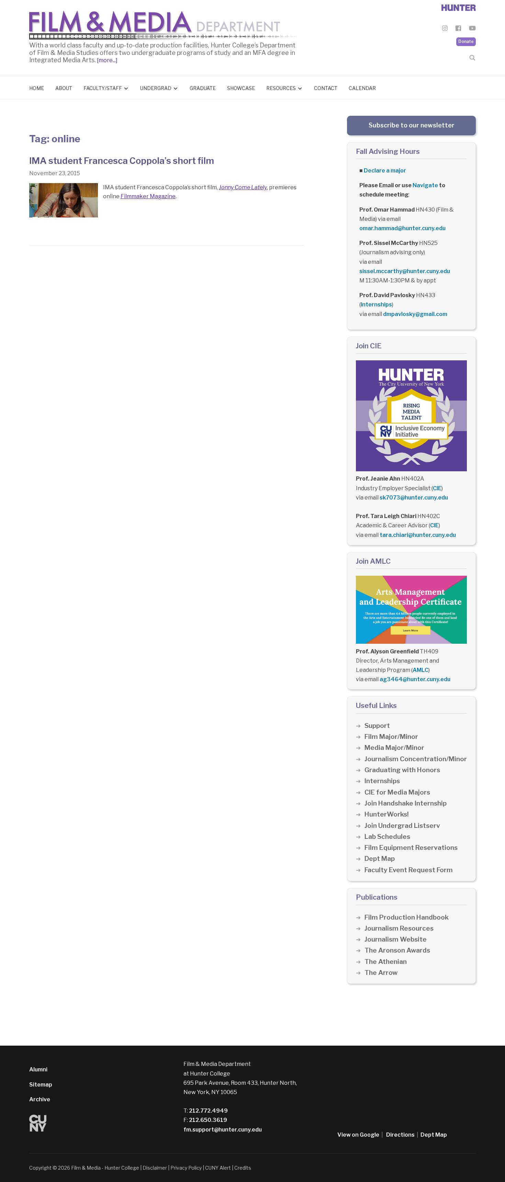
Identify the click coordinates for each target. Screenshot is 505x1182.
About (63, 88)
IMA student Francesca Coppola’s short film (121, 160)
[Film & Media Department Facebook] (458, 29)
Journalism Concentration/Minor (415, 759)
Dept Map (379, 859)
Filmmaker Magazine (148, 196)
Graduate (203, 88)
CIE (437, 488)
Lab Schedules (387, 837)
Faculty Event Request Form (408, 870)
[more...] (106, 60)
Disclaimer (155, 1168)
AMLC (420, 670)
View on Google (358, 1135)
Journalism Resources (399, 928)
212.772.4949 (208, 1110)
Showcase (241, 88)
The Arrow (380, 973)
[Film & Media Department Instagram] (445, 29)
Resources (281, 88)
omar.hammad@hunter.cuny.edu (402, 228)
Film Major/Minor (391, 737)
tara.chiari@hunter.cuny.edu (418, 535)
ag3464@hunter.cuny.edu (415, 679)
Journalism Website (395, 939)
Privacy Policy (186, 1168)
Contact (325, 88)
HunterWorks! (386, 814)
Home (36, 88)
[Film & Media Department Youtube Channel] (472, 29)
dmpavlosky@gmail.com (415, 314)
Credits (242, 1168)
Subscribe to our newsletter (411, 125)
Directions (400, 1135)
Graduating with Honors (402, 770)
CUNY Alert (218, 1168)
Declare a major (385, 170)
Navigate (425, 185)
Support (377, 726)
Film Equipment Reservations (411, 848)
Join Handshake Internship (405, 803)
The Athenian (385, 962)
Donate (466, 41)
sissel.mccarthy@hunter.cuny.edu (404, 271)
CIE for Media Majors (397, 792)
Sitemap (40, 1084)
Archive (39, 1099)
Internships (376, 304)
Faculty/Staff (102, 88)
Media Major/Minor (394, 748)
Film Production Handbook (406, 917)
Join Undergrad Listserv (402, 826)
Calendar (362, 88)
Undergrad (155, 88)
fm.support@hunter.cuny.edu (222, 1129)
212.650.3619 (207, 1120)
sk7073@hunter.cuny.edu (414, 497)
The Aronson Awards (397, 950)
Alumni (38, 1069)
